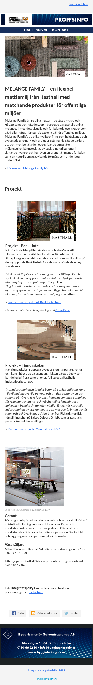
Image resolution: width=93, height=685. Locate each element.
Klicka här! (36, 592)
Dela (20, 613)
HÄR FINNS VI (38, 30)
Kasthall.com (62, 310)
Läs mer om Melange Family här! (28, 168)
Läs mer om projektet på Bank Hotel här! (34, 302)
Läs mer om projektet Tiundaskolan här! (34, 429)
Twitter (74, 613)
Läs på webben (78, 4)
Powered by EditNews (46, 679)
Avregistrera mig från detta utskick (46, 670)
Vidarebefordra (47, 613)
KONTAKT (60, 30)
